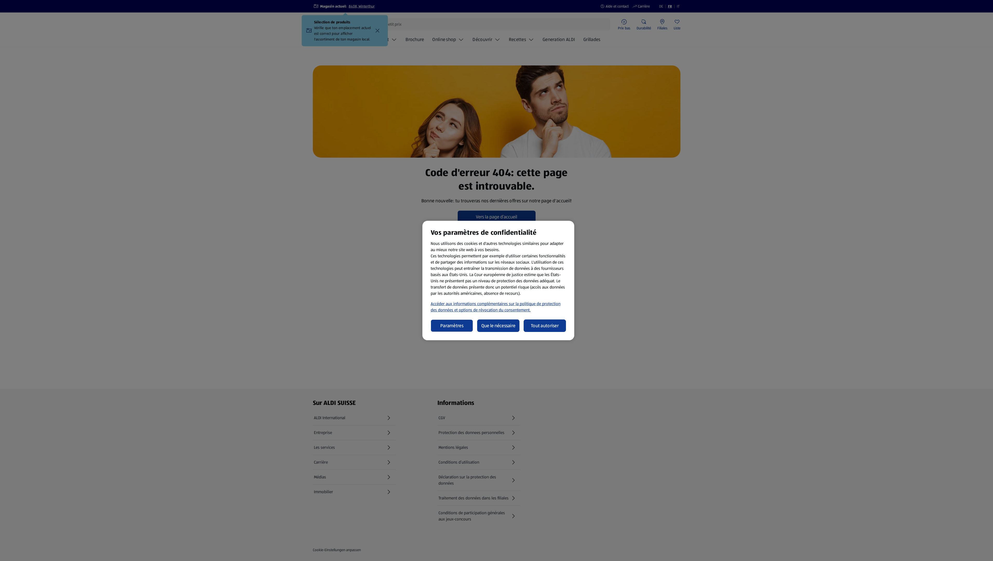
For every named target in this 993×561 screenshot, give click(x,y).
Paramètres (451, 325)
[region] (498, 280)
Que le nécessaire (498, 325)
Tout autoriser (545, 325)
